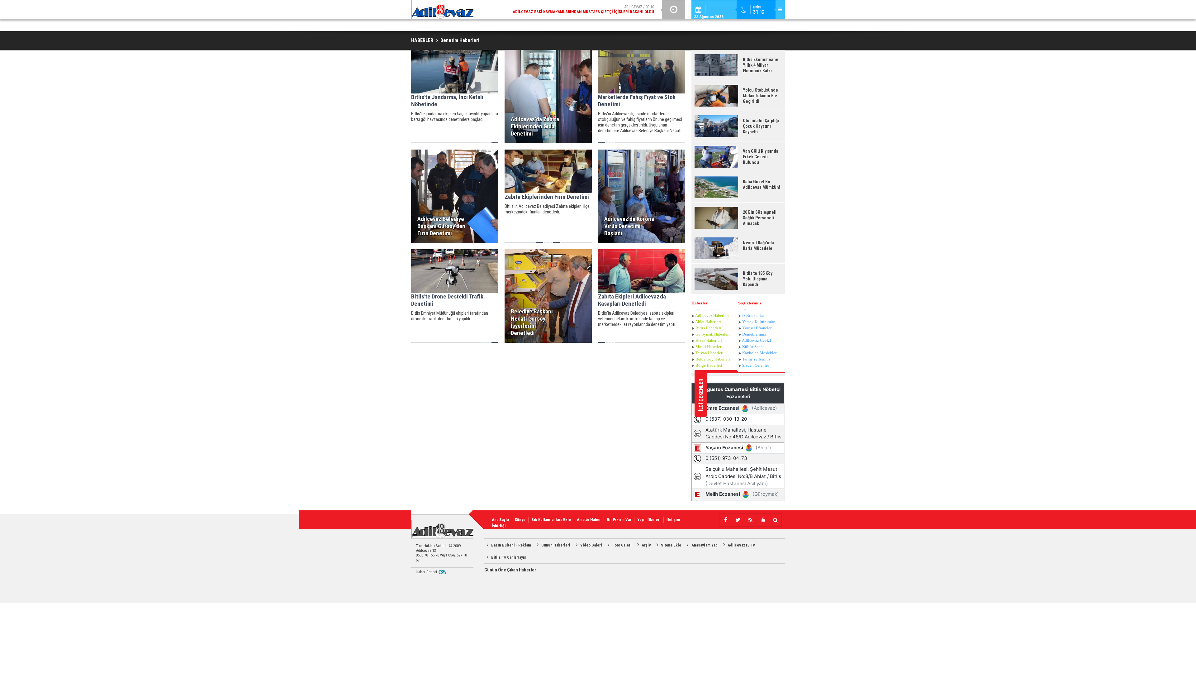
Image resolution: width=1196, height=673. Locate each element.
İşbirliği (499, 525)
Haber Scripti (426, 572)
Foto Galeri (622, 545)
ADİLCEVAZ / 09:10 (583, 9)
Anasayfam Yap (704, 545)
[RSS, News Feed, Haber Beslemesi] (750, 520)
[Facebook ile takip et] (725, 520)
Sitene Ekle (671, 545)
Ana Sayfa (500, 519)
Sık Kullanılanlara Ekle (551, 519)
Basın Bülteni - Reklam (511, 545)
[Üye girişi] (763, 520)
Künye (520, 519)
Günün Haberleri (555, 545)
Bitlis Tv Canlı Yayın (508, 557)
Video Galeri (591, 545)
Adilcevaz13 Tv (741, 545)
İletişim (673, 519)
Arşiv (646, 545)
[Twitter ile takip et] (738, 520)
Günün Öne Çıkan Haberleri (511, 570)
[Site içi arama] (775, 520)
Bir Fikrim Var (619, 519)
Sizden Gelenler (755, 365)
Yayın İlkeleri (649, 519)
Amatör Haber (589, 519)
